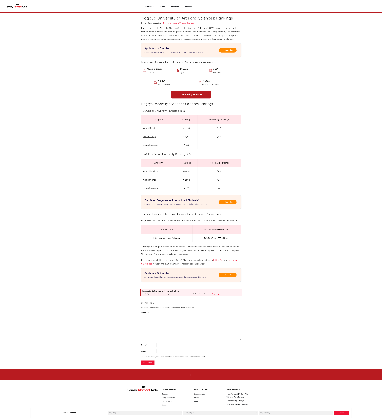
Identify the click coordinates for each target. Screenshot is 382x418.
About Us (188, 6)
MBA (196, 401)
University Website (191, 94)
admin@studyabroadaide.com (220, 294)
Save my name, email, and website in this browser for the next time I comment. (174, 357)
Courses (161, 6)
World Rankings (150, 128)
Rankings (148, 6)
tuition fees (218, 260)
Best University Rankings (235, 401)
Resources (175, 6)
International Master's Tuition (166, 238)
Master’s (197, 398)
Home (143, 23)
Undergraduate (199, 394)
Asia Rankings (149, 136)
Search (341, 413)
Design (164, 405)
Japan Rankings (150, 145)
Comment (145, 313)
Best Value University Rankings (237, 404)
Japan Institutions (154, 23)
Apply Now (229, 50)
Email (144, 351)
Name (144, 345)
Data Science (167, 401)
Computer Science (168, 398)
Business (165, 394)
